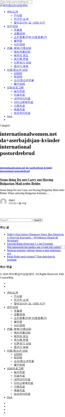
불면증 (18, 321)
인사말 (18, 296)
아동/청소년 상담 (17, 350)
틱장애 (18, 357)
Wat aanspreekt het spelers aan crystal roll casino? (34, 247)
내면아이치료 (22, 379)
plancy (12, 200)
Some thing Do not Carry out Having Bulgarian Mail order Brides (26, 181)
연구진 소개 (21, 299)
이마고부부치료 (23, 382)
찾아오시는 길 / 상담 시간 (29, 303)
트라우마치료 (22, 393)
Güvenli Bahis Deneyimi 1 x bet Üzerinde (30, 243)
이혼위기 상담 (22, 343)
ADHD (18, 354)
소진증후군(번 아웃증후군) (30, 318)
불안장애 (19, 364)
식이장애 (19, 325)
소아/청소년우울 (24, 361)
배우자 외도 (21, 336)
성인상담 (12, 307)
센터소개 (12, 292)
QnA (9, 397)
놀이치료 (19, 372)
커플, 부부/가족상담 (19, 328)
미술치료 (19, 375)
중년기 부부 (21, 347)
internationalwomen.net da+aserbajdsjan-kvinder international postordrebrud (26, 169)
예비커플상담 (22, 332)
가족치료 (19, 386)
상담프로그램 (15, 368)
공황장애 (19, 314)
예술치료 (19, 390)
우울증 (18, 310)
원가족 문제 (21, 339)
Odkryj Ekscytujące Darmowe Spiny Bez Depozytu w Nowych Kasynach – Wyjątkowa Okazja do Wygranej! (35, 237)
